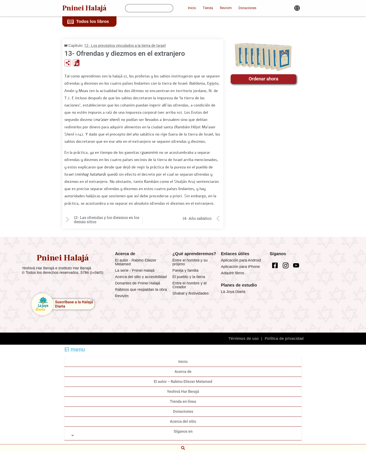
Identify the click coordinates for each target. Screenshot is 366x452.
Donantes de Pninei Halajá (137, 283)
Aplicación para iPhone (240, 266)
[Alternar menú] (297, 8)
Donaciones (183, 411)
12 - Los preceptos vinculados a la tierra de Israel (125, 45)
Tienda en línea (183, 401)
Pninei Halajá (84, 8)
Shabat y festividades (190, 293)
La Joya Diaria (233, 292)
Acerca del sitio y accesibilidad (141, 277)
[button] (182, 447)
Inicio (183, 361)
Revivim (122, 296)
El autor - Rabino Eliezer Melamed (135, 262)
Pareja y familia (185, 270)
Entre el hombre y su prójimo (190, 262)
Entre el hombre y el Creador (189, 285)
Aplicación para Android (241, 260)
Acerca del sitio (183, 421)
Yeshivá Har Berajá (183, 391)
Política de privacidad (284, 338)
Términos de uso (244, 338)
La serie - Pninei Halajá (134, 270)
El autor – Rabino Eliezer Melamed (183, 381)
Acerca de (183, 371)
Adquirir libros (232, 273)
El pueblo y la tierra (188, 277)
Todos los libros (92, 21)
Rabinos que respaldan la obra (141, 289)
